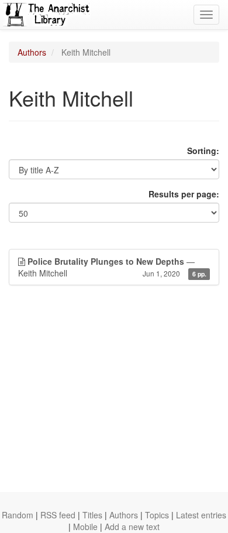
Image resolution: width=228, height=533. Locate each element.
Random (17, 515)
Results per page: (183, 194)
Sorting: (203, 150)
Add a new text (132, 526)
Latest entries (201, 515)
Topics (157, 515)
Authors (32, 52)
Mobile (85, 526)
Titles (92, 515)
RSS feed (57, 515)
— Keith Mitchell (112, 267)
